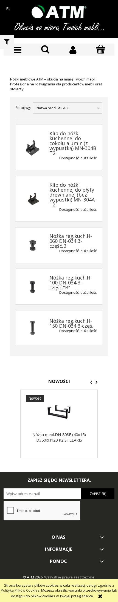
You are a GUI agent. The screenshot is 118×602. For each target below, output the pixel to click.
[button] (17, 50)
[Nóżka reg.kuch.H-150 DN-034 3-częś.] (32, 328)
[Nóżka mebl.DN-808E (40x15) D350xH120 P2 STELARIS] (59, 411)
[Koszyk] (100, 50)
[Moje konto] (73, 50)
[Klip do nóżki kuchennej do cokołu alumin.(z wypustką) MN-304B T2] (32, 148)
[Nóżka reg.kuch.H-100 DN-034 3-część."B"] (32, 287)
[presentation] (91, 382)
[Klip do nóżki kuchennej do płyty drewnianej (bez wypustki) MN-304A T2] (32, 199)
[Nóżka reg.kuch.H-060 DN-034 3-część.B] (32, 245)
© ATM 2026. (33, 577)
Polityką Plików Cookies (20, 590)
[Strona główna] (59, 11)
